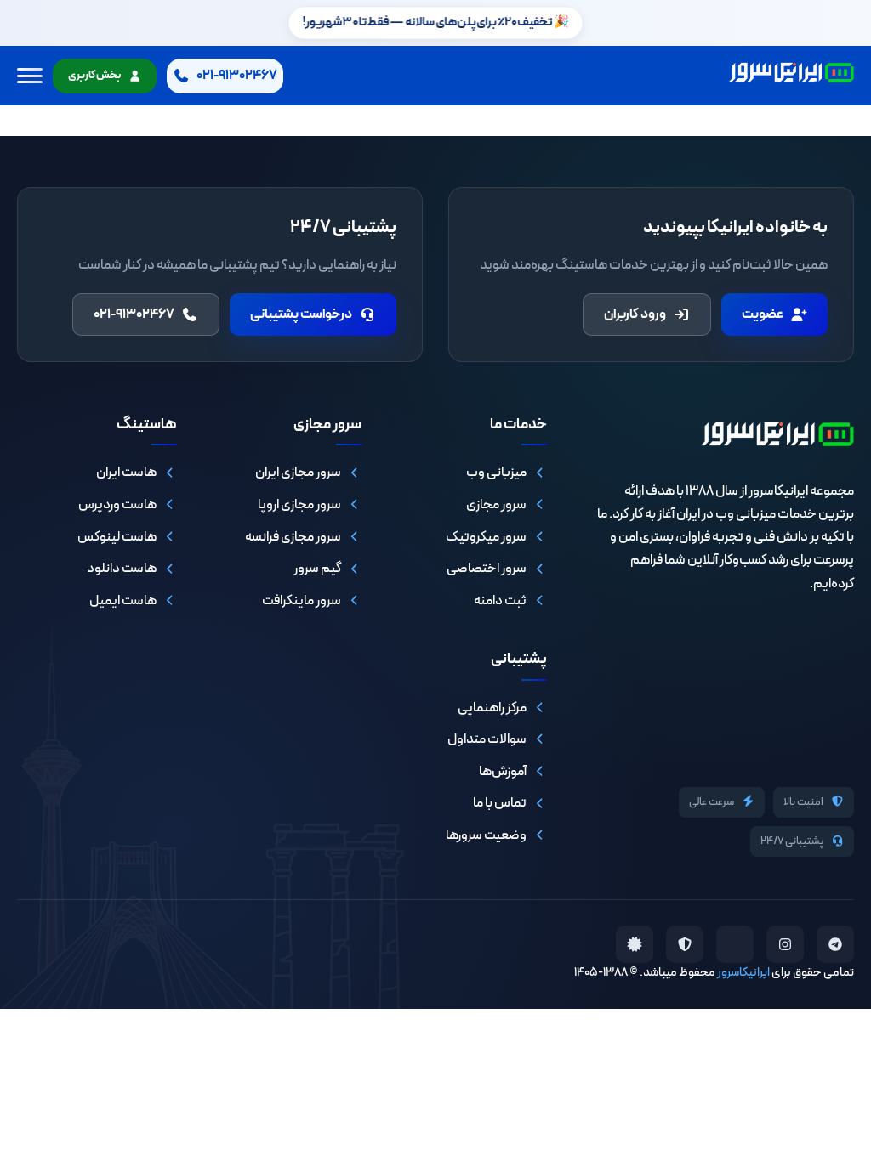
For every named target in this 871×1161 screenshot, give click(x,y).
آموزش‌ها (503, 772)
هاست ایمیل (123, 601)
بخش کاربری (94, 75)
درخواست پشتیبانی (301, 314)
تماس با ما (500, 803)
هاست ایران (126, 472)
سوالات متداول (487, 739)
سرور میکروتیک (486, 537)
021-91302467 (134, 314)
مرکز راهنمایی (492, 708)
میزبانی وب (496, 472)
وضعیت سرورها (486, 835)
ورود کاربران (635, 314)
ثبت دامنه (500, 601)
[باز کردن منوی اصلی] (30, 75)
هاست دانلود (122, 568)
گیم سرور (317, 568)
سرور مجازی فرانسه (293, 537)
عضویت (762, 314)
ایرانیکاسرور (743, 973)
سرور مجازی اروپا (299, 505)
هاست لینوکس (117, 537)
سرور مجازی (496, 505)
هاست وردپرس (117, 505)
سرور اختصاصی (487, 568)
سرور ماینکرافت (301, 601)
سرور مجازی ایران (298, 472)
